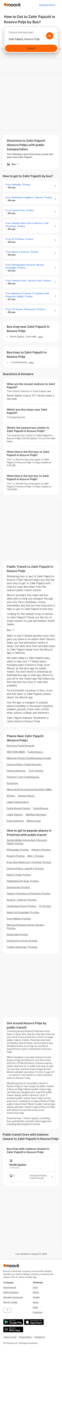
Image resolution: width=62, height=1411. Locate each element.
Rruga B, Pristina (16, 856)
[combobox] (31, 33)
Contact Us (39, 1337)
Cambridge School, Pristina (21, 906)
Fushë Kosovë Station (18, 808)
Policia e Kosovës (16, 770)
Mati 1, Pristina (35, 856)
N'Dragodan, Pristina (18, 849)
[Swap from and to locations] (49, 35)
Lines (35, 1287)
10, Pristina (45, 906)
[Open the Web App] (12, 1329)
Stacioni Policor (26, 795)
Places (36, 1292)
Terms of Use (9, 1337)
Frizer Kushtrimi (15, 821)
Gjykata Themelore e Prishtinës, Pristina (28, 893)
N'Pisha (11, 795)
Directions (37, 1312)
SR (7, 1310)
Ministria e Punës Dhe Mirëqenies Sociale (29, 758)
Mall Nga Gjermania (36, 814)
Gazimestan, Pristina (18, 887)
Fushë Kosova (40, 808)
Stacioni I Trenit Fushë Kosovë (23, 777)
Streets (36, 1297)
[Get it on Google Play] (12, 1322)
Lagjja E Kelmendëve (18, 802)
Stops (36, 1302)
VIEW (40, 336)
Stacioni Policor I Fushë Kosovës (24, 764)
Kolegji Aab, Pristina (17, 934)
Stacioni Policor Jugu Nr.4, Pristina (25, 868)
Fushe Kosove (35, 752)
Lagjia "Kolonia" (15, 814)
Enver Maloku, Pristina (18, 918)
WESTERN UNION (16, 752)
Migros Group (34, 821)
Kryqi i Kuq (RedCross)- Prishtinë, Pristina (29, 862)
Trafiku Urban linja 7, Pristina (22, 947)
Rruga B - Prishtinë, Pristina (21, 900)
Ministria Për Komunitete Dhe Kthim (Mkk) (29, 789)
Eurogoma (12, 783)
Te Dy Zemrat (35, 770)
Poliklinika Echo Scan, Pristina (23, 881)
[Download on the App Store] (33, 1322)
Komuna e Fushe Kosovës (20, 745)
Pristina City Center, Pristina (22, 940)
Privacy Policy (25, 1337)
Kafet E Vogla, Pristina (19, 874)
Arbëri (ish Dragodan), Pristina (23, 912)
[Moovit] (12, 5)
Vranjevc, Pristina (40, 849)
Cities (35, 1307)
